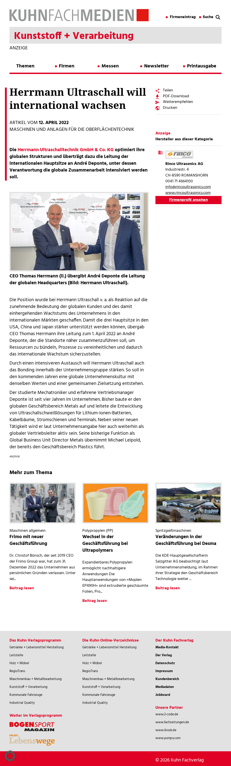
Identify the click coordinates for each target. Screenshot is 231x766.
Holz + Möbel (19, 663)
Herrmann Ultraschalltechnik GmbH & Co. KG (66, 150)
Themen (25, 66)
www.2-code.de (166, 714)
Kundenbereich (167, 679)
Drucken (170, 108)
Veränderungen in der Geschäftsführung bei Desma (185, 540)
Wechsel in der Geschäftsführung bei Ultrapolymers (105, 543)
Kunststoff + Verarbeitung (28, 687)
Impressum (164, 671)
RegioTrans (17, 671)
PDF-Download (176, 96)
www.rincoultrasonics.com (188, 193)
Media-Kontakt (167, 647)
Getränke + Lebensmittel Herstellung (36, 647)
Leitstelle (16, 655)
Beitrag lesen (21, 588)
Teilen (168, 90)
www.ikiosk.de (165, 730)
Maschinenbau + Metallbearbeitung (35, 679)
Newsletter (156, 66)
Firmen (66, 66)
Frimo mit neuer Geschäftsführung (28, 540)
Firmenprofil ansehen (188, 200)
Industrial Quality (22, 703)
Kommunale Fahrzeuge (25, 695)
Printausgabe (201, 66)
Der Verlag (163, 655)
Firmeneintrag (183, 17)
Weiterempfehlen (178, 102)
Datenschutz (165, 663)
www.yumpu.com (167, 738)
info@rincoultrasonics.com (188, 187)
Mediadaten (164, 687)
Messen (110, 66)
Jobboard (162, 695)
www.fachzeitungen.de (172, 722)
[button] (10, 756)
